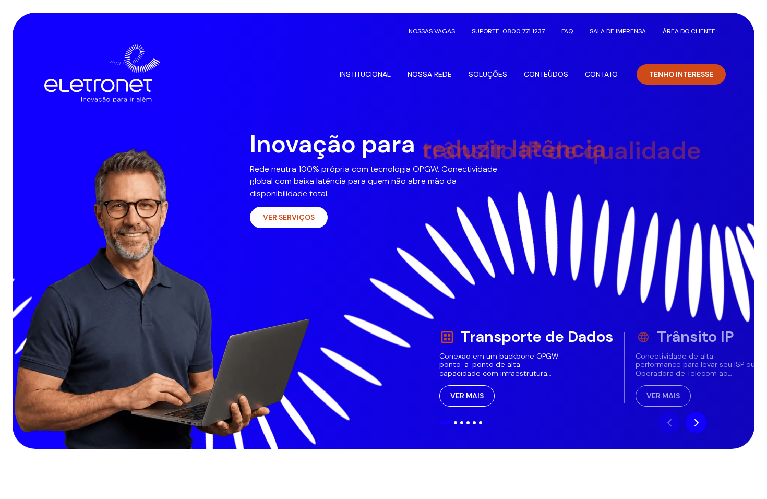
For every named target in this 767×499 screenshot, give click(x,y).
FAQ (567, 31)
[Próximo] (696, 422)
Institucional (365, 74)
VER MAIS (467, 395)
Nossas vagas (432, 31)
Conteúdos (546, 74)
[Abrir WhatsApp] (741, 473)
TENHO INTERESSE (681, 74)
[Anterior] (669, 422)
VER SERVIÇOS (289, 217)
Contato (601, 74)
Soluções (488, 74)
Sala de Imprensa (618, 31)
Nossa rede (430, 74)
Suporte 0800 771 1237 (508, 31)
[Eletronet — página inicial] (102, 73)
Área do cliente (689, 31)
